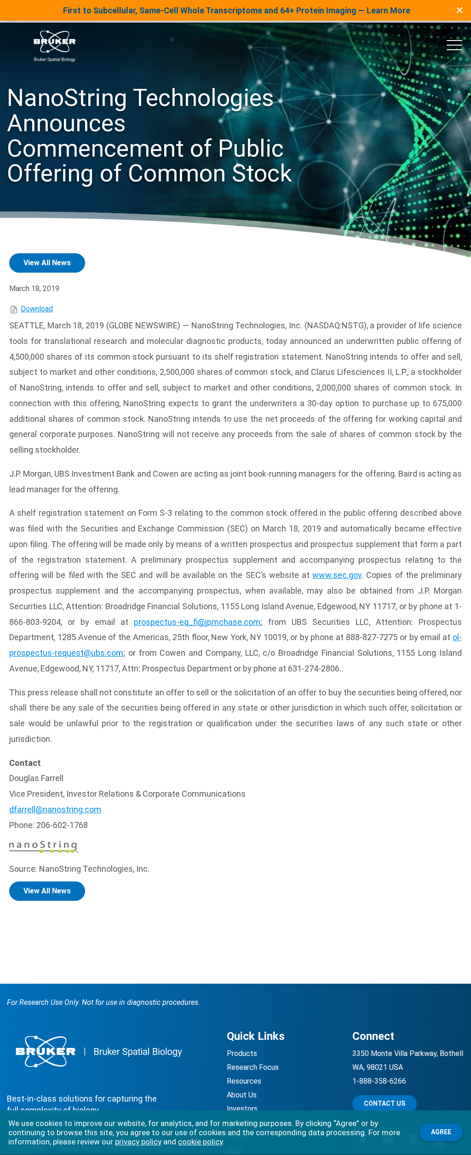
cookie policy (200, 1141)
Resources (244, 1081)
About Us (242, 1095)
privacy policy (138, 1141)
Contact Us (384, 1103)
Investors (242, 1108)
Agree (441, 1132)
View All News (47, 262)
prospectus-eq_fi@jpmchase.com (197, 622)
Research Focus (253, 1067)
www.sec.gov (337, 575)
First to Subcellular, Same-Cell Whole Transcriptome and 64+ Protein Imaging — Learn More (236, 10)
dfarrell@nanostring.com (55, 809)
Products (242, 1053)
